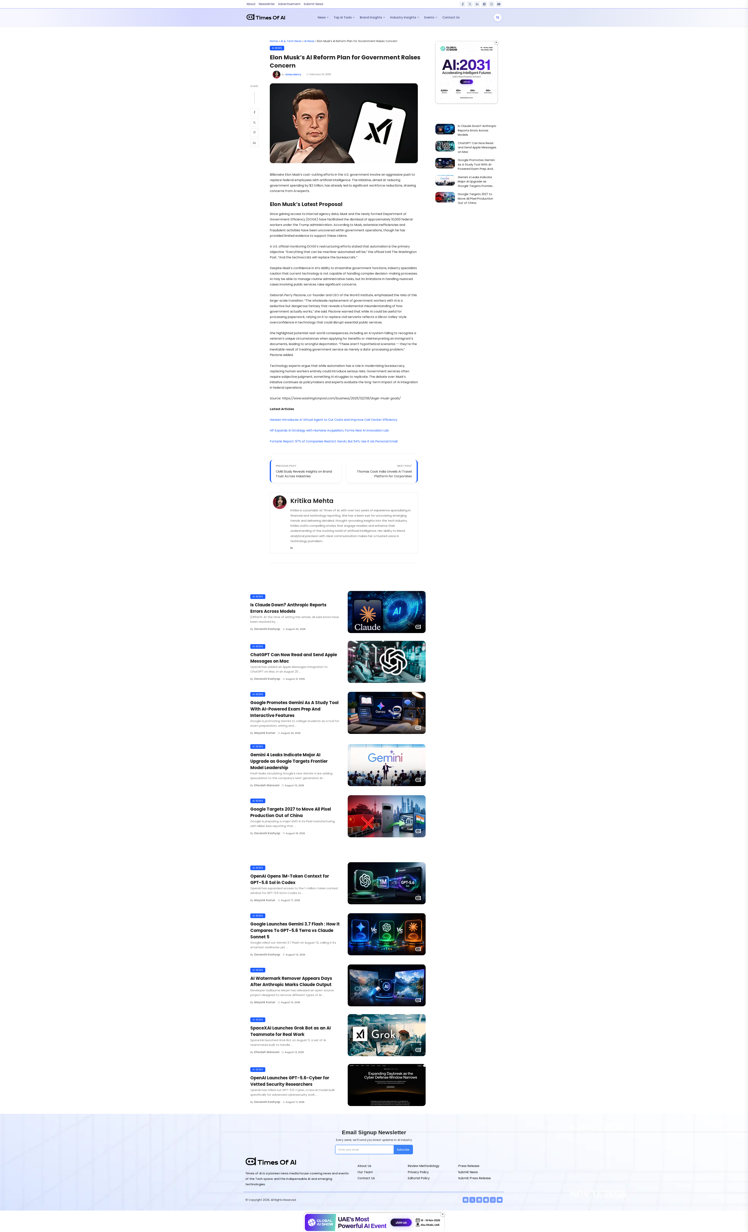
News (322, 17)
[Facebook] (463, 4)
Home (274, 41)
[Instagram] (491, 4)
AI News (309, 41)
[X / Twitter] (470, 4)
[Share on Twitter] (254, 122)
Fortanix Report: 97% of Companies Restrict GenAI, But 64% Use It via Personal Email (334, 441)
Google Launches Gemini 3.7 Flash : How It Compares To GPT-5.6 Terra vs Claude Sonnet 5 (295, 930)
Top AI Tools (343, 17)
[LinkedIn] (477, 4)
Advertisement (289, 4)
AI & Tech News (291, 41)
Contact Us (451, 17)
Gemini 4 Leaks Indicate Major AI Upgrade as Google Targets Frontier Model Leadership (289, 761)
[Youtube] (500, 1200)
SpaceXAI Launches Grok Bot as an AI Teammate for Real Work (290, 1031)
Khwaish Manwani (266, 785)
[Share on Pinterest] (254, 133)
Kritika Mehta (293, 74)
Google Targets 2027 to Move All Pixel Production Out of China (290, 812)
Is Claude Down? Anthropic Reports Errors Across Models (288, 608)
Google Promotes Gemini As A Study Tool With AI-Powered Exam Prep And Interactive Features (294, 709)
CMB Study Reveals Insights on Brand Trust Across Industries (304, 473)
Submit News (313, 4)
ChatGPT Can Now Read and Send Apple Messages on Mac (293, 658)
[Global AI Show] (467, 72)
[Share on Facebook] (254, 112)
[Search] (498, 17)
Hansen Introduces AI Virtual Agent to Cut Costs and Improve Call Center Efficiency (333, 419)
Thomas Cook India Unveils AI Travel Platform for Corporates (384, 473)
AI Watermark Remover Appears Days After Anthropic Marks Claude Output (291, 981)
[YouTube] (499, 4)
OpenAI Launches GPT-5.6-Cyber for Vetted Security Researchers (289, 1081)
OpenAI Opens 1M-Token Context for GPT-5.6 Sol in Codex (289, 879)
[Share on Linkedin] (254, 143)
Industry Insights (403, 17)
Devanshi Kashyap (267, 629)
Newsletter (267, 4)
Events (429, 17)
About (251, 4)
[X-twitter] (472, 1200)
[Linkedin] (291, 548)
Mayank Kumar (264, 733)
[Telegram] (484, 4)
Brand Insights (371, 17)
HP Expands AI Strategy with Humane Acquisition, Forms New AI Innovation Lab (329, 430)
